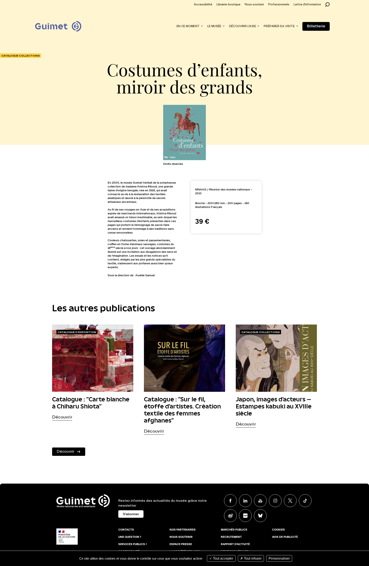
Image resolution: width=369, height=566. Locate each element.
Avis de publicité (285, 537)
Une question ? (129, 537)
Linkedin (245, 500)
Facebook (230, 500)
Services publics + (132, 544)
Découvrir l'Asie (242, 26)
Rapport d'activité (235, 544)
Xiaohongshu (245, 515)
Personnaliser (279, 558)
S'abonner (131, 514)
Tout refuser (252, 558)
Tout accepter (222, 558)
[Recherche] (328, 4)
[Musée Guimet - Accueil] (58, 21)
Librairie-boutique (228, 4)
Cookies (278, 530)
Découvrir (62, 417)
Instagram (275, 500)
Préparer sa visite (279, 26)
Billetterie (316, 26)
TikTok (305, 500)
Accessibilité (203, 4)
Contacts (126, 530)
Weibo (230, 515)
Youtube (260, 500)
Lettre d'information (307, 4)
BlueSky (260, 515)
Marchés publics (234, 530)
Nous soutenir (254, 4)
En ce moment (188, 26)
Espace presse (181, 544)
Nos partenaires (183, 530)
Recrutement (231, 537)
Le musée (214, 26)
